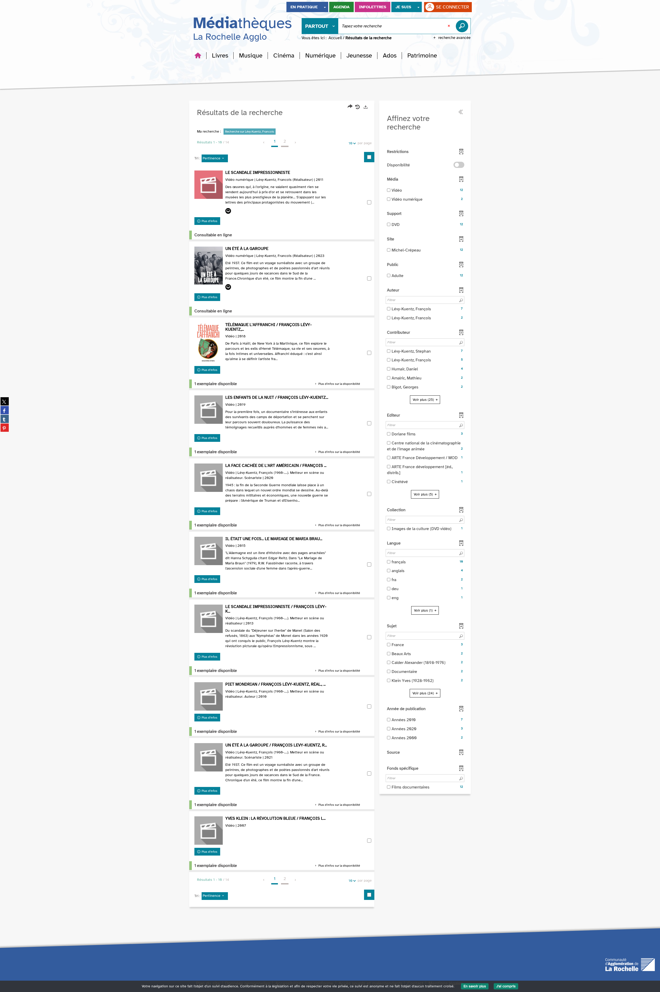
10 (350, 143)
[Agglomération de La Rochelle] (630, 964)
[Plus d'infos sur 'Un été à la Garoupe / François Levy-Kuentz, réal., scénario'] (208, 757)
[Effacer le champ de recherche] (449, 26)
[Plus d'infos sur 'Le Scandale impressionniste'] (208, 184)
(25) (424, 399)
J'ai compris (506, 986)
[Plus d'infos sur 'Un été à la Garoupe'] (208, 265)
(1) (424, 610)
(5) (424, 494)
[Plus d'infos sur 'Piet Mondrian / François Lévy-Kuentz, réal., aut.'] (208, 696)
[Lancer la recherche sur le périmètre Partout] (463, 26)
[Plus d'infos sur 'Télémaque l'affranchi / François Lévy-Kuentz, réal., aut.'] (208, 343)
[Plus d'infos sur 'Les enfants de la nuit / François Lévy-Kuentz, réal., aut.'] (208, 409)
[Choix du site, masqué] (324, 7)
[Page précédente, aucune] (264, 142)
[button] (220, 55)
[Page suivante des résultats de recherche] (296, 142)
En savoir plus (475, 986)
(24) (423, 693)
